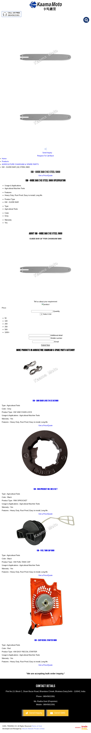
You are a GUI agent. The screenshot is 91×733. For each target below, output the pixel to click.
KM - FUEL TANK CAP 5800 (45, 550)
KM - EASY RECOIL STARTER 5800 (45, 640)
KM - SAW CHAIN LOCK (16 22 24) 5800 (45, 400)
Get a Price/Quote (45, 175)
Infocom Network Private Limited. (33, 729)
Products (5, 161)
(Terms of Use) (37, 726)
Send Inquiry (47, 153)
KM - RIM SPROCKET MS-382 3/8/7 (45, 489)
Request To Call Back (45, 156)
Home (4, 159)
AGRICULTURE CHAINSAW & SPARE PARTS (20, 164)
